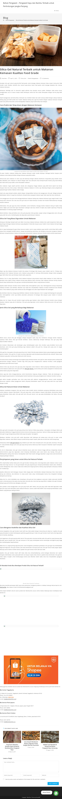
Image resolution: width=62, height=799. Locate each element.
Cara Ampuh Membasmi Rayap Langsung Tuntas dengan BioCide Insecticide (31, 743)
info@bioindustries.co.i (10, 722)
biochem (4, 78)
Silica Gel (23, 78)
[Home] (3, 20)
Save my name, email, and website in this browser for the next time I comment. (25, 779)
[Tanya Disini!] (55, 793)
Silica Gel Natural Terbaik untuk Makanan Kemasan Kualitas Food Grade (32, 20)
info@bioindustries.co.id (10, 699)
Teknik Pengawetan (33, 78)
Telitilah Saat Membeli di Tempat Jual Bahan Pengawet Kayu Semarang (49, 746)
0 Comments (45, 78)
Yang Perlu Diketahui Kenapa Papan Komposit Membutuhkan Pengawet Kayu (12, 747)
